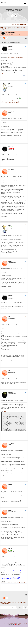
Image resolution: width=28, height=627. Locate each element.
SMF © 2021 (6, 623)
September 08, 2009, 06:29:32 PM (12, 492)
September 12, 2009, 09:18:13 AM (12, 517)
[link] (19, 62)
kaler (10, 261)
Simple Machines (13, 623)
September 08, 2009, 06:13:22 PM (12, 450)
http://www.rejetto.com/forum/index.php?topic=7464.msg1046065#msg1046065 (11, 101)
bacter (11, 549)
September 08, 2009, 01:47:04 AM (12, 400)
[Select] (5, 411)
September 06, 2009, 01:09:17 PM (11, 176)
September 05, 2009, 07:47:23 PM (9, 53)
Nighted (11, 392)
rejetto (8, 34)
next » (25, 34)
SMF (2, 623)
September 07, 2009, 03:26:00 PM (11, 378)
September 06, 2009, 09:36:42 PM (11, 235)
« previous (21, 34)
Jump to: (14, 607)
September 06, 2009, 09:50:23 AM (11, 118)
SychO (18, 624)
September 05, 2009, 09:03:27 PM (11, 94)
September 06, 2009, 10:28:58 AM (11, 154)
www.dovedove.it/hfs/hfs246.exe (15, 57)
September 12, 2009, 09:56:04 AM (12, 556)
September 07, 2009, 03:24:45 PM (11, 324)
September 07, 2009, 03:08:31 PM (11, 268)
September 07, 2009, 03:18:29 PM (11, 302)
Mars (10, 83)
